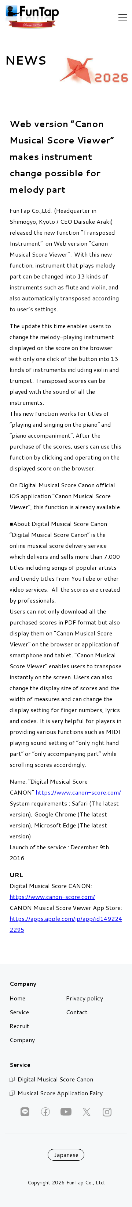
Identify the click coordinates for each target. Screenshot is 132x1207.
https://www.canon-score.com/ (78, 792)
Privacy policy (84, 998)
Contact (77, 1012)
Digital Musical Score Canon (55, 1079)
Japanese (66, 1154)
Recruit (19, 1026)
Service (19, 1012)
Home (17, 998)
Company (22, 1039)
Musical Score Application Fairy (60, 1093)
